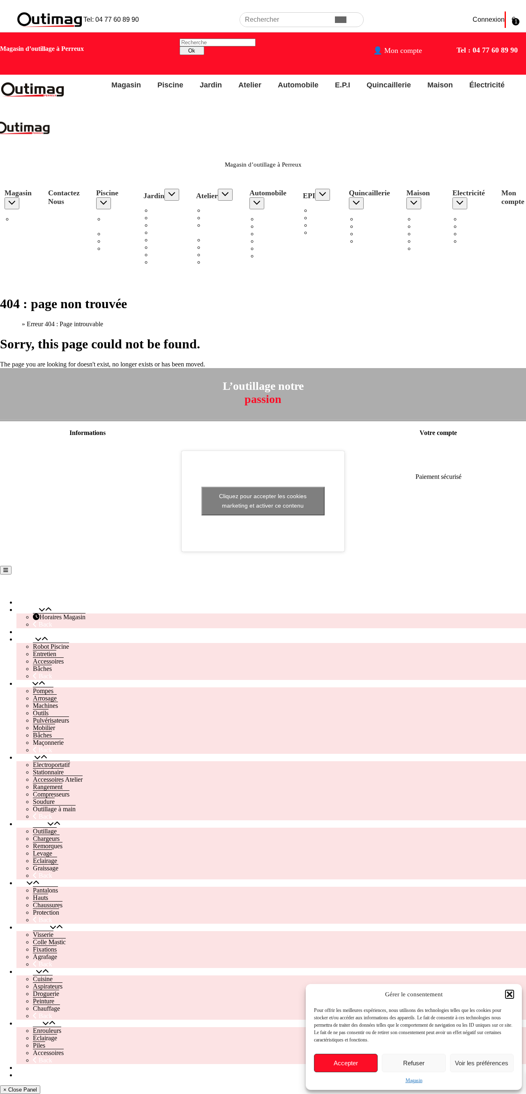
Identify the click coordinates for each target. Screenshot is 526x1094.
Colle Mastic (373, 226)
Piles (467, 233)
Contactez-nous (87, 490)
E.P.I (342, 85)
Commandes (438, 462)
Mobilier (163, 247)
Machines (164, 225)
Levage (267, 241)
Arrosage (163, 217)
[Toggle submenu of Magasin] (12, 203)
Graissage (270, 255)
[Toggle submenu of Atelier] (225, 195)
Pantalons (323, 210)
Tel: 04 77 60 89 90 (111, 19)
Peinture (425, 241)
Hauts (318, 217)
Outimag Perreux (29, 586)
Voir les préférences (481, 1063)
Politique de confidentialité (87, 462)
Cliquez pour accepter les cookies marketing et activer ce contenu (263, 501)
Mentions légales (87, 448)
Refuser (413, 1063)
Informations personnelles (438, 448)
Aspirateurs (429, 226)
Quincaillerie (389, 85)
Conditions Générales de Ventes (87, 476)
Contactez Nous (64, 197)
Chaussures (326, 225)
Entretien (116, 233)
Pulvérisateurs (170, 239)
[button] (509, 994)
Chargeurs (271, 226)
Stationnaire (219, 217)
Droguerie (428, 233)
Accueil (10, 323)
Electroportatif (222, 210)
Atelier (249, 85)
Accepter (346, 1063)
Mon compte (32, 1067)
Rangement (219, 239)
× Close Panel (20, 1090)
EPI (309, 196)
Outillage (269, 218)
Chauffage (428, 248)
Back (44, 624)
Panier (24, 1074)
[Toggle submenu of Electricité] (459, 203)
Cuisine (424, 218)
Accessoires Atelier (219, 229)
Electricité (468, 193)
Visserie (367, 218)
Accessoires (119, 241)
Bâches (113, 248)
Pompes (162, 210)
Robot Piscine (113, 222)
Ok (191, 51)
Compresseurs (222, 247)
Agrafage (369, 241)
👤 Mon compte (397, 50)
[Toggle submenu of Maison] (413, 203)
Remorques (272, 233)
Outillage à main (54, 809)
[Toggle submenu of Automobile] (256, 203)
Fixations (369, 233)
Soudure (215, 254)
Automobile (298, 85)
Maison (440, 85)
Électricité (487, 85)
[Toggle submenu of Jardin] (171, 195)
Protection (324, 232)
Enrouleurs (475, 218)
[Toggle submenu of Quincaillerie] (356, 203)
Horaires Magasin (24, 222)
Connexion (489, 19)
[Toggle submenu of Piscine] (103, 203)
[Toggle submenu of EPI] (322, 195)
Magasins (87, 504)
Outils (159, 232)
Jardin (211, 85)
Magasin (414, 1080)
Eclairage (270, 248)
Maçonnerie (167, 262)
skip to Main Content (27, 3)
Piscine (170, 85)
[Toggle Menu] (6, 570)
